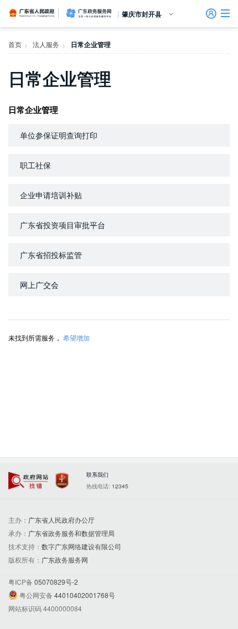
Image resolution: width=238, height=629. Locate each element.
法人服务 (46, 44)
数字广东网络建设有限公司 (81, 546)
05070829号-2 (56, 581)
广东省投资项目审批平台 (62, 224)
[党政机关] (62, 481)
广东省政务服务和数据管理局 (71, 533)
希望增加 (76, 337)
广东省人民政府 (32, 12)
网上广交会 (39, 284)
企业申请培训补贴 (51, 194)
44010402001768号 (84, 595)
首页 (15, 44)
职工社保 (35, 165)
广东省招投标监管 (51, 254)
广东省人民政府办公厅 (61, 519)
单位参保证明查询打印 (58, 135)
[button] (225, 13)
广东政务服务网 (88, 13)
